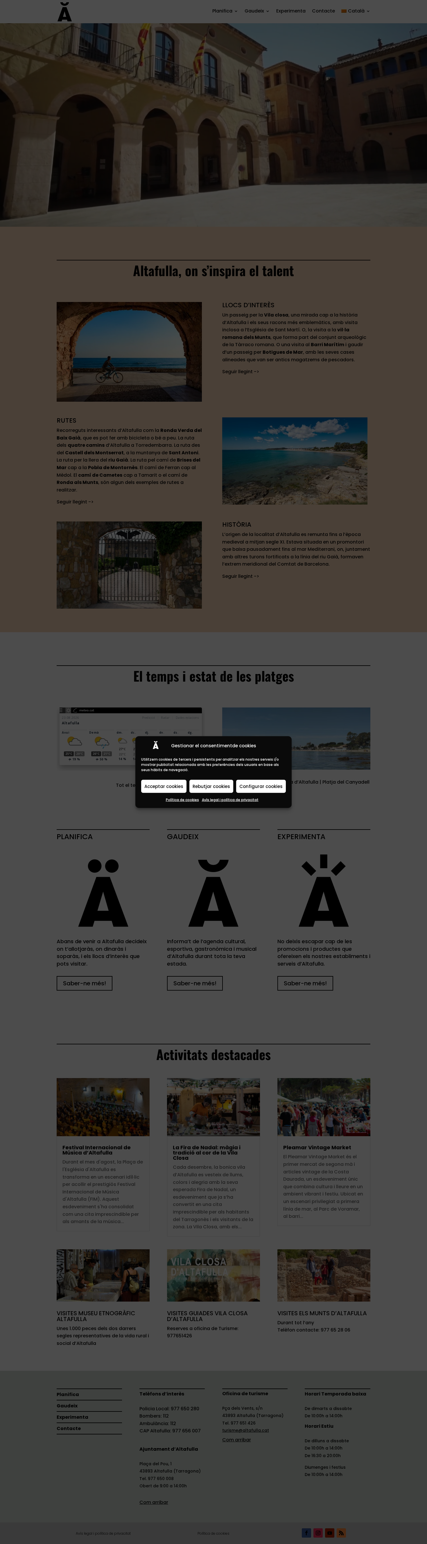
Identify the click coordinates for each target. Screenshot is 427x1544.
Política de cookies (182, 799)
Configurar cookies (261, 786)
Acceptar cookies (163, 786)
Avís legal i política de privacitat (230, 799)
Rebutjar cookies (211, 786)
